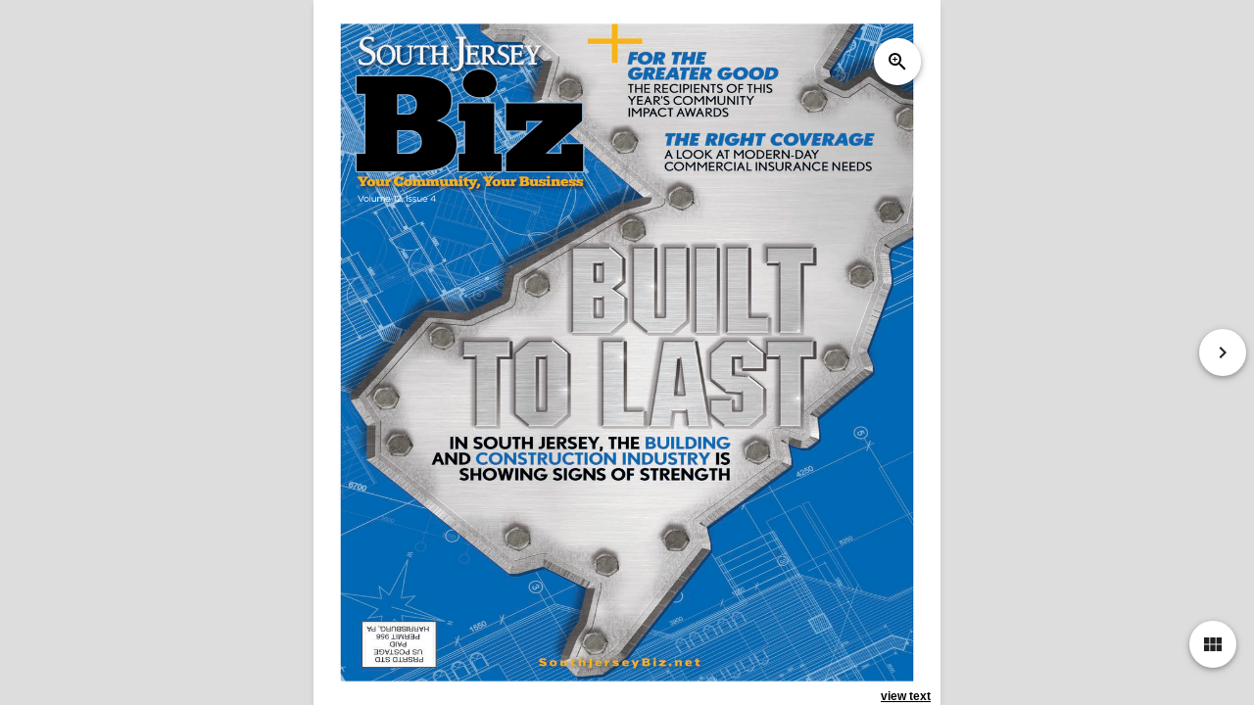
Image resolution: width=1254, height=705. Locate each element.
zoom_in (897, 61)
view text (906, 696)
